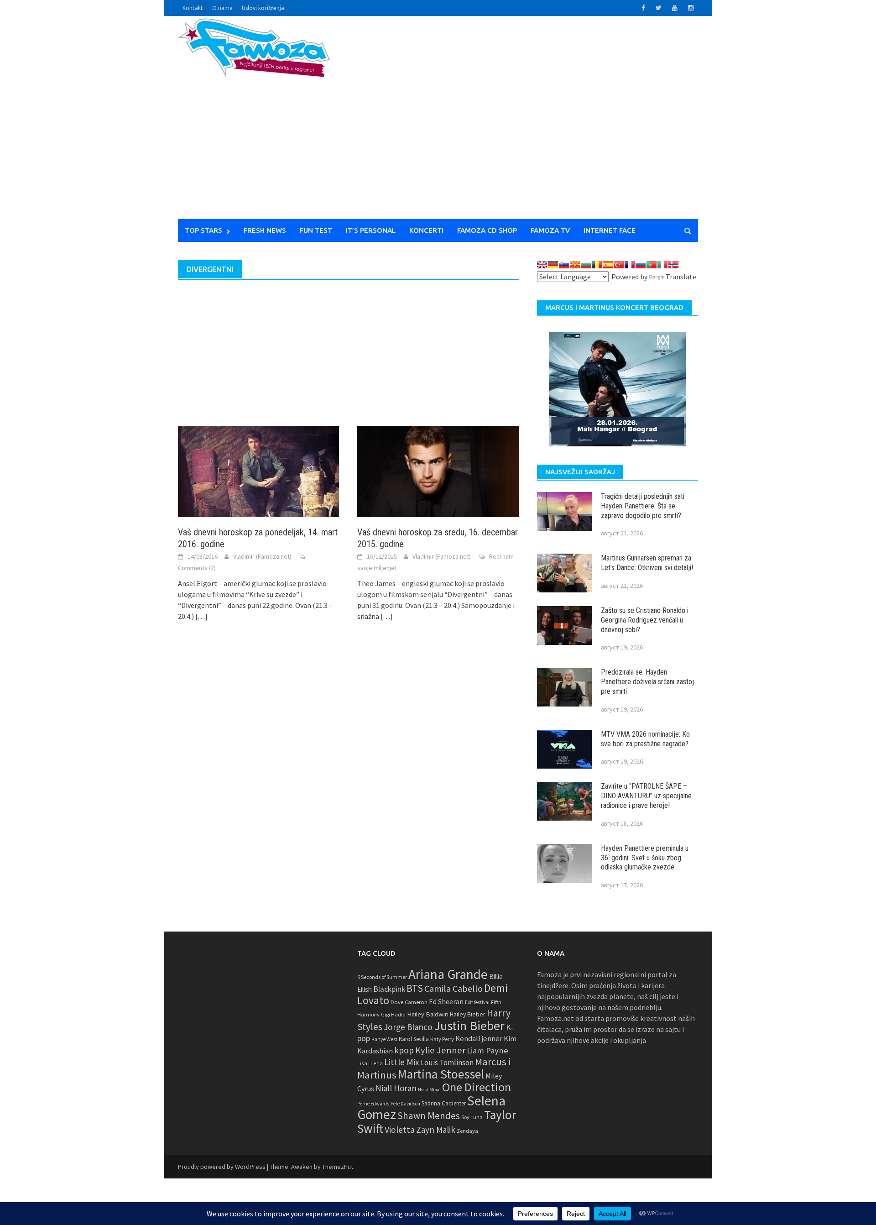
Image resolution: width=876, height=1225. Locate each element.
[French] (630, 264)
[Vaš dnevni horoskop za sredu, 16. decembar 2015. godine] (437, 470)
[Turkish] (619, 264)
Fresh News (265, 230)
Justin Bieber (469, 1025)
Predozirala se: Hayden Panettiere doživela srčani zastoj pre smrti (647, 682)
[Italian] (662, 264)
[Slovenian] (564, 264)
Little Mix (401, 1062)
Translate (681, 276)
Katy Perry (442, 1039)
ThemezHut (337, 1166)
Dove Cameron (409, 1002)
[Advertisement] (523, 123)
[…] (201, 616)
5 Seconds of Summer (382, 977)
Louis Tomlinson (447, 1062)
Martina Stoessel (441, 1074)
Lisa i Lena (370, 1063)
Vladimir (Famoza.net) (262, 556)
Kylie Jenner (440, 1050)
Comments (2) (197, 568)
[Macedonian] (575, 264)
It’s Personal (371, 230)
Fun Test (316, 230)
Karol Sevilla (414, 1039)
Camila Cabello (453, 988)
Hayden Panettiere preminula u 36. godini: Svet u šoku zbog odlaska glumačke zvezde (644, 858)
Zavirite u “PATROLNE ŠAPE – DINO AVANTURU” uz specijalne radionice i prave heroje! (646, 796)
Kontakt (192, 8)
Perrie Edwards (373, 1103)
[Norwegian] (673, 264)
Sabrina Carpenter (444, 1103)
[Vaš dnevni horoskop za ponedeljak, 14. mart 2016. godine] (258, 470)
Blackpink (389, 989)
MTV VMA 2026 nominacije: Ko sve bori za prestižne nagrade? (645, 739)
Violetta (400, 1129)
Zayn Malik (435, 1129)
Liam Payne (487, 1050)
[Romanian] (597, 264)
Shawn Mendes (428, 1116)
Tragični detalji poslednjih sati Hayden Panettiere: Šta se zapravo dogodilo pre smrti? (642, 506)
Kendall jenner (478, 1038)
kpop (404, 1050)
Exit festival (477, 1002)
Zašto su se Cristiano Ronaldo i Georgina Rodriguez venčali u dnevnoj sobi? (644, 620)
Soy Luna (472, 1117)
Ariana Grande (448, 974)
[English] (542, 264)
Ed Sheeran (446, 1001)
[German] (553, 264)
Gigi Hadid (393, 1014)
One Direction (476, 1086)
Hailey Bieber (467, 1014)
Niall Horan (396, 1088)
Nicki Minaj (429, 1090)
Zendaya (467, 1130)
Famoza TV (550, 230)
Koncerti (426, 230)
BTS (415, 988)
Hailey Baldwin (427, 1014)
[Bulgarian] (586, 264)
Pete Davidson (405, 1103)
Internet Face (610, 230)
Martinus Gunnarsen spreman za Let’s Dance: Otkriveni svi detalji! (647, 563)
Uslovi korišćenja (263, 8)
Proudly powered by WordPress (222, 1166)
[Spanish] (608, 264)
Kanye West (384, 1039)
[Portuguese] (652, 264)
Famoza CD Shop (487, 230)
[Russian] (641, 264)
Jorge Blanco (408, 1026)
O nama (222, 8)
